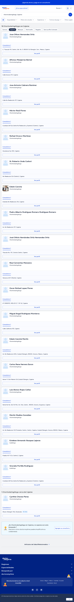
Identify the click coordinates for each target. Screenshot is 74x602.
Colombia (56, 580)
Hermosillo (29, 29)
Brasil (55, 583)
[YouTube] (41, 589)
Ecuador (61, 580)
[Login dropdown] (69, 8)
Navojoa (20, 29)
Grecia (42, 580)
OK (69, 599)
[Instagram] (37, 589)
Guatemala (50, 583)
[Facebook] (32, 589)
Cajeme (12, 29)
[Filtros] (3, 20)
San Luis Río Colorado (50, 29)
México (51, 580)
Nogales (38, 29)
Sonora (5, 29)
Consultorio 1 (7, 45)
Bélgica (46, 580)
